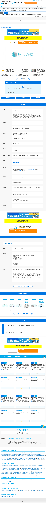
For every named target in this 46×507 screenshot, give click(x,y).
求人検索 (13, 6)
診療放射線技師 (26, 499)
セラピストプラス (38, 499)
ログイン (41, 2)
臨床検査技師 (16, 499)
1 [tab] (21, 78)
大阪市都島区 (23, 8)
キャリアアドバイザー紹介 (34, 6)
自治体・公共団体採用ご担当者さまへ (12, 498)
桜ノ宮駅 (20, 171)
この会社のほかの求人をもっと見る (23, 286)
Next (29, 79)
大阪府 (16, 8)
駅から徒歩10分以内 (8, 27)
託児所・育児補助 (3, 27)
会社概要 (23, 97)
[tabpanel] (23, 54)
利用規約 (29, 498)
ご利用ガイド (6, 6)
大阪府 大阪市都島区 (16, 160)
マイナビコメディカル (2, 8)
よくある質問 (43, 498)
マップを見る (15, 162)
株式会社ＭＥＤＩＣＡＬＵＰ (9, 243)
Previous (17, 79)
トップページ (1, 6)
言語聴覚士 (8, 8)
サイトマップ (38, 498)
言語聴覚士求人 (12, 8)
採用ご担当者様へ (34, 0)
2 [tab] (22, 78)
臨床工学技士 (21, 499)
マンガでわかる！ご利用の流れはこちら (23, 313)
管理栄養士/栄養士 (32, 499)
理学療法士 (3, 499)
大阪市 (19, 8)
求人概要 (8, 97)
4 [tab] (24, 78)
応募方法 (38, 97)
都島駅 (20, 170)
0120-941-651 (18, 2)
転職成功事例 (20, 6)
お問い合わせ (34, 498)
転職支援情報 (27, 6)
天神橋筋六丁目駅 (31, 169)
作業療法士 (7, 499)
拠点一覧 (41, 6)
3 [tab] (23, 78)
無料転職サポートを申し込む (30, 2)
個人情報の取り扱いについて (23, 498)
